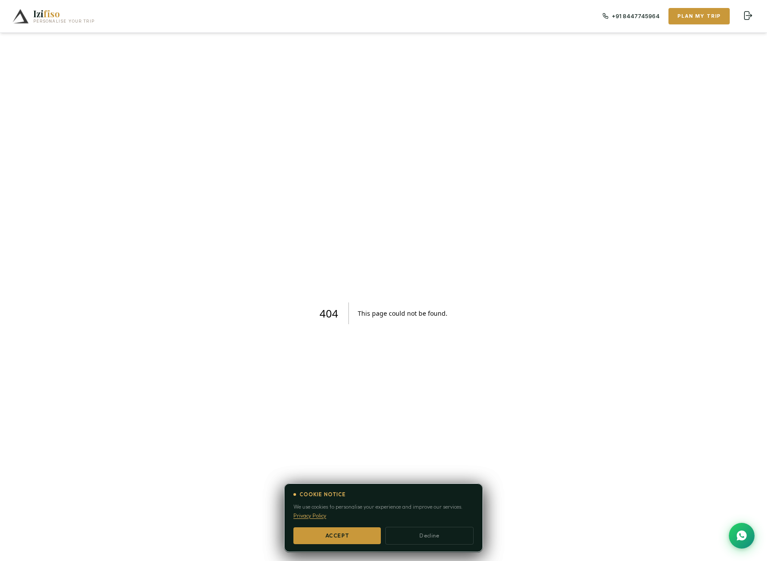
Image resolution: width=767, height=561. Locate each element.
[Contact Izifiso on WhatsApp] (742, 536)
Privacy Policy (309, 515)
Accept (337, 535)
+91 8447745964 (636, 16)
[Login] (747, 16)
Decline (429, 535)
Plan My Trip (699, 16)
